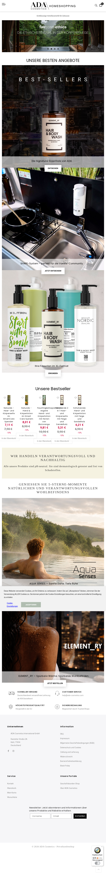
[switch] (97, 863)
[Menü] (101, 847)
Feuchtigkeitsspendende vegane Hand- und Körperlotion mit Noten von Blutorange (50, 416)
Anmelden (80, 815)
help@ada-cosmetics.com (73, 695)
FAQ (62, 734)
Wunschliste (12, 797)
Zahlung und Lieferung (69, 752)
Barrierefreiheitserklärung (70, 761)
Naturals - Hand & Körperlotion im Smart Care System (26, 413)
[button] (5, 398)
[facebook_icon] (8, 751)
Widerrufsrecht (66, 757)
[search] (96, 5)
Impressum (65, 738)
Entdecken (53, 168)
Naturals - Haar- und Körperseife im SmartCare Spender (9, 415)
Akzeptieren (31, 605)
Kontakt (10, 784)
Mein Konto (11, 793)
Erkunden (53, 373)
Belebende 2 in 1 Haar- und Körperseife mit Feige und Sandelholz (61, 416)
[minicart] (100, 5)
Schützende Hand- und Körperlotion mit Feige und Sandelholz (79, 415)
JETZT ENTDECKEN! (53, 271)
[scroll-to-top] (98, 869)
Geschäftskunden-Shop (70, 784)
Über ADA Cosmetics (68, 788)
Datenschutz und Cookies (70, 747)
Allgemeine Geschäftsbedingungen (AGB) (77, 743)
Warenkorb (11, 788)
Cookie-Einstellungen (12, 604)
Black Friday (65, 766)
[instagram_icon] (13, 751)
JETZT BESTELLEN (55, 683)
